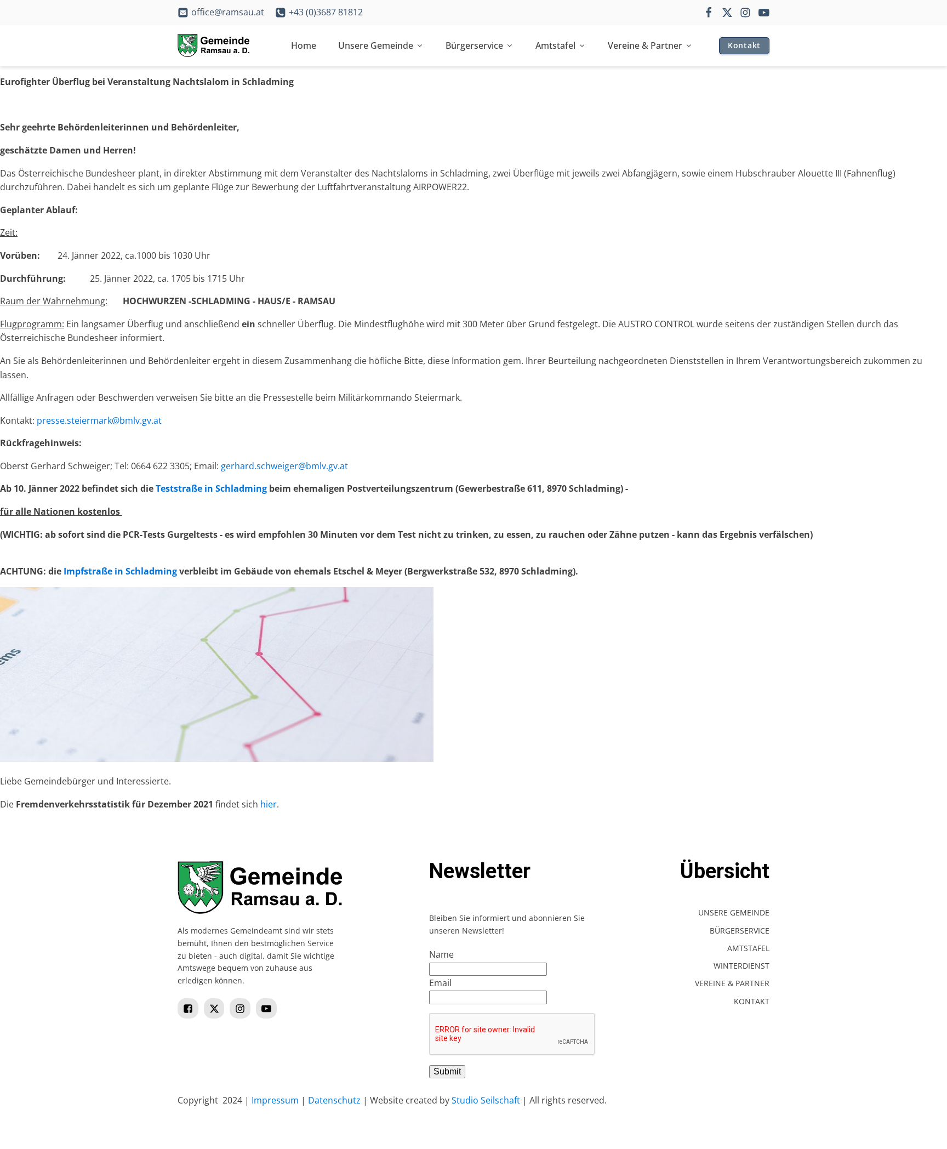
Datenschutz (334, 1100)
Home (303, 45)
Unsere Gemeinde (375, 45)
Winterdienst (741, 965)
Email (440, 983)
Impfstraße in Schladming (120, 571)
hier (268, 804)
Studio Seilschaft (486, 1100)
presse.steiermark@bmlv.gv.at (99, 420)
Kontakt (744, 45)
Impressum (275, 1100)
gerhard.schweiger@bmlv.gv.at (284, 466)
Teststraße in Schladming (211, 488)
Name (441, 954)
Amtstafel (555, 45)
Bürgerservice (474, 45)
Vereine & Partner (645, 45)
